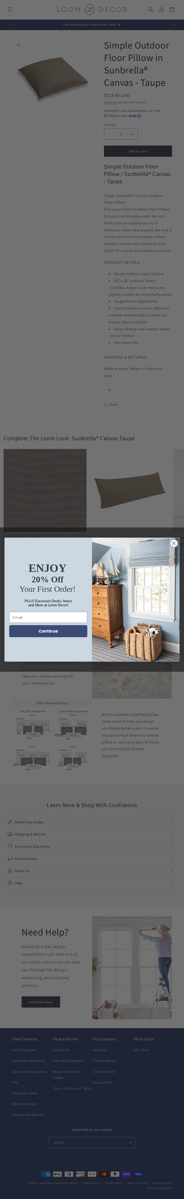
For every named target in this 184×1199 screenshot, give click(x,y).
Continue (48, 631)
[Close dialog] (174, 543)
